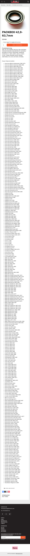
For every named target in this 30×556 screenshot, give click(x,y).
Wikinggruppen (19, 553)
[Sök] (4, 1)
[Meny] (2, 1)
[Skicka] (23, 537)
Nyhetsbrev (3, 530)
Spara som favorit (10, 488)
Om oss (2, 527)
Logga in (3, 523)
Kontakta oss (4, 520)
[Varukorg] (28, 1)
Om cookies (3, 531)
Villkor (2, 519)
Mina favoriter (4, 521)
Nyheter (2, 528)
